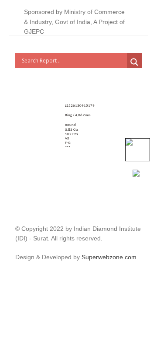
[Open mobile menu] (138, 22)
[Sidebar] (20, 273)
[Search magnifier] (134, 62)
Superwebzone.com (109, 257)
